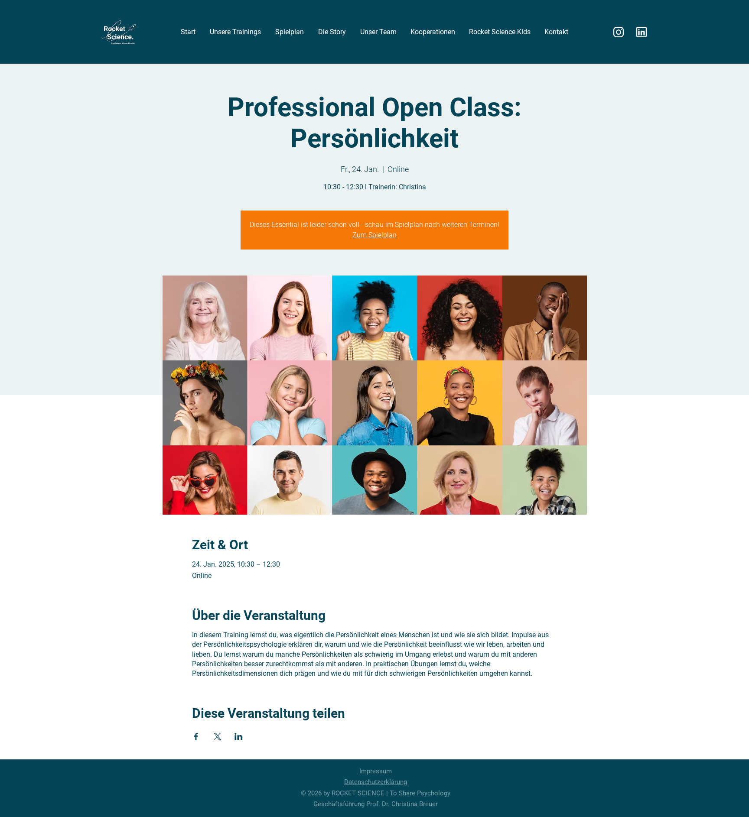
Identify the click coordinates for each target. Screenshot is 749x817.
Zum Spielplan (374, 235)
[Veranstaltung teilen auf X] (217, 736)
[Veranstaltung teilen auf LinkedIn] (238, 736)
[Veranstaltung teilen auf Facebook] (196, 736)
